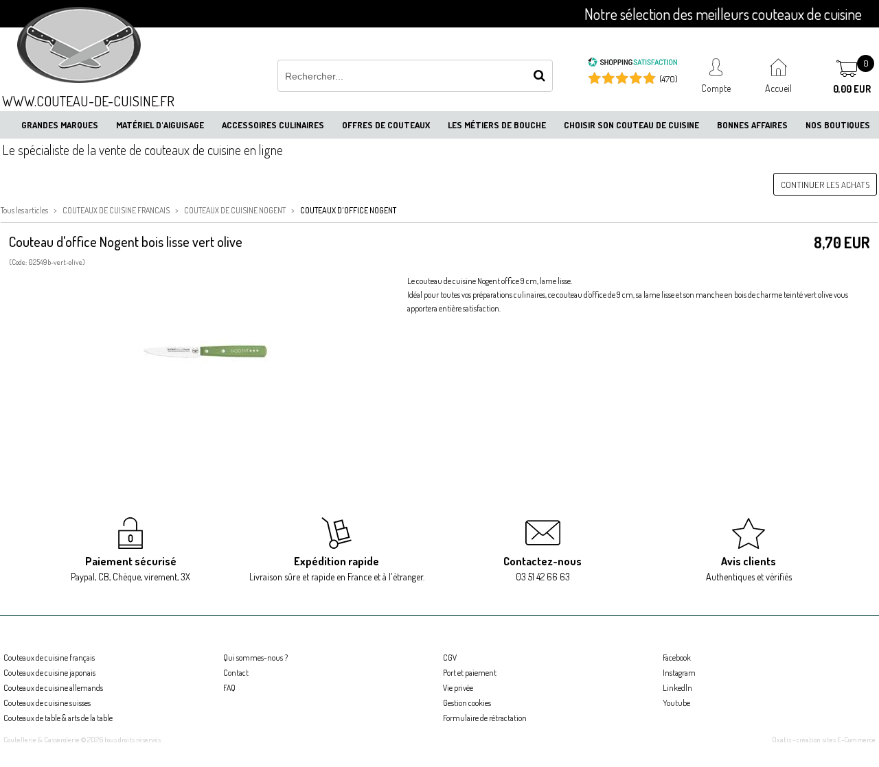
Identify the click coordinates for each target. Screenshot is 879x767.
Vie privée (458, 688)
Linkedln (677, 688)
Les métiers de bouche (497, 124)
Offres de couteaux (386, 124)
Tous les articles (24, 210)
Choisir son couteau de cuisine (631, 124)
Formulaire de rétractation (485, 718)
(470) (668, 78)
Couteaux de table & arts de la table (58, 718)
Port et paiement (469, 673)
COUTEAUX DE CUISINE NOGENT (235, 210)
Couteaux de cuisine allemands (53, 688)
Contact (236, 673)
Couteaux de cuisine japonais (49, 673)
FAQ (229, 688)
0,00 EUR (852, 89)
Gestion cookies (467, 703)
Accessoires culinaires (273, 124)
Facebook (677, 657)
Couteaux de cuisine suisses (47, 703)
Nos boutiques (838, 124)
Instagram (679, 673)
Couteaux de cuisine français (49, 657)
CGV (450, 657)
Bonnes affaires (752, 124)
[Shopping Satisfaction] (632, 63)
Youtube (676, 703)
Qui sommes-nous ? (255, 657)
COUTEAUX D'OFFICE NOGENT (348, 210)
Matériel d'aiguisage (160, 124)
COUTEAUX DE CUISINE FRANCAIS (116, 210)
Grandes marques (59, 124)
